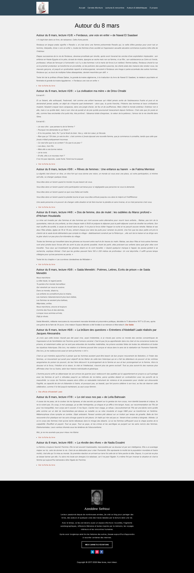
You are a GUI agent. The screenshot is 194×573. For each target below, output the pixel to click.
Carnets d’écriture (95, 8)
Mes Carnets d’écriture (97, 545)
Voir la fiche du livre (46, 86)
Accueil (82, 8)
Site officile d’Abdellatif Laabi (50, 392)
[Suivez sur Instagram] (97, 552)
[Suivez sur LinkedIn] (92, 552)
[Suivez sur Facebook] (101, 552)
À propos (154, 8)
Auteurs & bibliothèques (137, 8)
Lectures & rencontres (114, 8)
